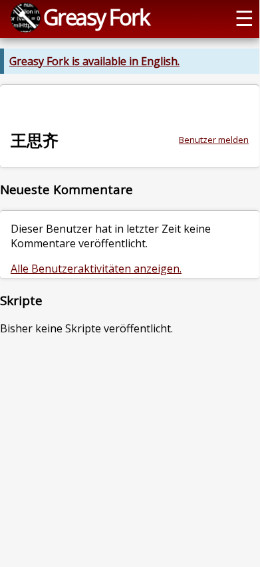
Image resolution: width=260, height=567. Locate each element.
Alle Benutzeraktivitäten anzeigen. (96, 268)
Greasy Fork (96, 16)
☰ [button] (244, 17)
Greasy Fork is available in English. (94, 61)
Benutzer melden (214, 140)
